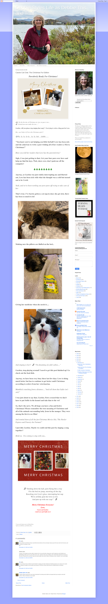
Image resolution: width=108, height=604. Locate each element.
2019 (77, 400)
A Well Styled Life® (81, 308)
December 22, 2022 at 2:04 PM (25, 568)
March (79, 390)
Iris (20, 541)
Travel (77, 297)
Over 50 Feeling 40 (81, 342)
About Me (22, 65)
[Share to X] (38, 532)
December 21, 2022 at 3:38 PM (25, 557)
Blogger (64, 593)
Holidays (21, 534)
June (79, 384)
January (79, 394)
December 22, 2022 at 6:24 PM (25, 577)
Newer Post (18, 583)
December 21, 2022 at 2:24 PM (25, 547)
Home (15, 65)
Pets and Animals (80, 290)
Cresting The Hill (80, 314)
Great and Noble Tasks (82, 325)
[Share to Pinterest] (41, 532)
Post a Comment (21, 580)
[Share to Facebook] (39, 532)
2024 (77, 357)
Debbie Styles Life (23, 572)
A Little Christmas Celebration (83, 370)
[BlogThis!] (36, 532)
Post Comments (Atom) (26, 585)
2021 (77, 396)
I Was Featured (31, 65)
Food (77, 282)
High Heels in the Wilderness (83, 330)
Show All (91, 345)
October (79, 377)
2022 (77, 361)
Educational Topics (80, 281)
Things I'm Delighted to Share (82, 294)
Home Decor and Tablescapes (82, 287)
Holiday (78, 284)
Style (77, 292)
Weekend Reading (80, 309)
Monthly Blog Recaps (80, 289)
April (79, 388)
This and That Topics (80, 295)
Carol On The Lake (81, 311)
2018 (77, 401)
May (79, 386)
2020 (77, 398)
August (79, 381)
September (80, 379)
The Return (79, 331)
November (80, 375)
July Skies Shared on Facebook (83, 312)
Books (77, 278)
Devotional (78, 279)
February (80, 392)
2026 (77, 353)
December (80, 362)
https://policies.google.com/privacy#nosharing (83, 141)
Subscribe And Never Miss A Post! (83, 99)
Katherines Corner (81, 333)
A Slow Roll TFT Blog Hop (81, 334)
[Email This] (35, 532)
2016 (77, 405)
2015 (77, 407)
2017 (77, 403)
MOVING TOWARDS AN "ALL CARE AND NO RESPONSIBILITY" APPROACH (84, 317)
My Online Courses (41, 65)
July (79, 382)
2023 (77, 359)
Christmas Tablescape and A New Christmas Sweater (84, 372)
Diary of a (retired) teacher (83, 320)
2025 (77, 355)
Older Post (67, 583)
